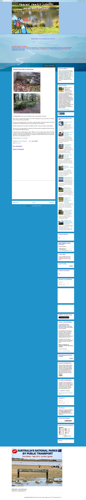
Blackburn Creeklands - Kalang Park (68, 167)
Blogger (59, 497)
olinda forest (18, 142)
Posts (61, 282)
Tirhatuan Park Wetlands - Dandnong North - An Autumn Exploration (68, 200)
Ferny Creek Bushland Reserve (68, 188)
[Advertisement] (34, 190)
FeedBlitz (70, 250)
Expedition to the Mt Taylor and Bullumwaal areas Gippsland (68, 134)
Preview (60, 250)
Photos (21, 138)
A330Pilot (51, 497)
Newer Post (15, 202)
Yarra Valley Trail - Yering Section (68, 145)
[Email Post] (30, 141)
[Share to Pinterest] (37, 141)
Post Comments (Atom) (36, 205)
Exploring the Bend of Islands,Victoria (68, 178)
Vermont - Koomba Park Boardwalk (68, 211)
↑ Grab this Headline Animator (43, 35)
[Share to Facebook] (36, 141)
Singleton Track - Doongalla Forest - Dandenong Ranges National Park (68, 222)
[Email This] (32, 141)
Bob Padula (68, 87)
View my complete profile (64, 109)
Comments (62, 284)
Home (33, 202)
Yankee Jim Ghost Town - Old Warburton (68, 156)
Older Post (51, 202)
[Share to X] (34, 141)
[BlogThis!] (33, 141)
